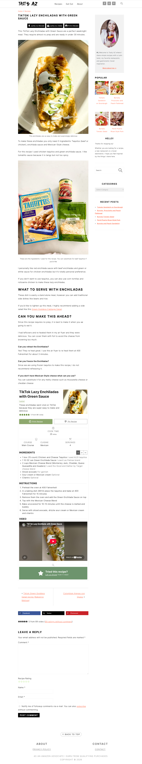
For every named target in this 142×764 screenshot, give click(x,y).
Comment (23, 642)
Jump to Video (55, 26)
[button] (20, 414)
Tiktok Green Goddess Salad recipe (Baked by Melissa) (33, 597)
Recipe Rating (24, 678)
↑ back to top (71, 734)
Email (21, 697)
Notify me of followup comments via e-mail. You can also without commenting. (52, 708)
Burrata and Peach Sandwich (108, 223)
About (80, 4)
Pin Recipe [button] (72, 422)
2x (82, 452)
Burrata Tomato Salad (105, 217)
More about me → (109, 68)
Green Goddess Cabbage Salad (47, 309)
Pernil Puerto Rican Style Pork (108, 220)
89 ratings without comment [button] (58, 621)
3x (85, 452)
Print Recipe (72, 26)
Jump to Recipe (37, 26)
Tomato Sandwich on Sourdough (110, 207)
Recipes (58, 4)
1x (78, 452)
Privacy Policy (42, 749)
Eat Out (69, 4)
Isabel (22, 401)
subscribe (81, 706)
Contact (100, 749)
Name (21, 687)
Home (20, 11)
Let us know (51, 574)
